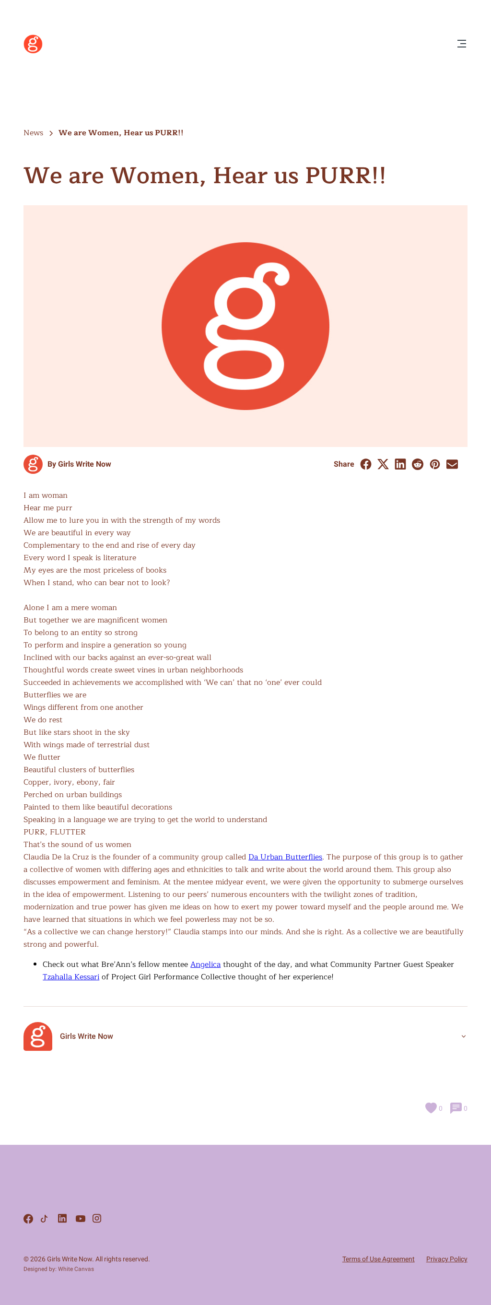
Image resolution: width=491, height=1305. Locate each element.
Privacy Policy (447, 1259)
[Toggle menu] (462, 44)
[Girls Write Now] (33, 51)
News (33, 133)
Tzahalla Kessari (71, 977)
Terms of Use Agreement (378, 1259)
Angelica (205, 964)
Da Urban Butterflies (285, 857)
